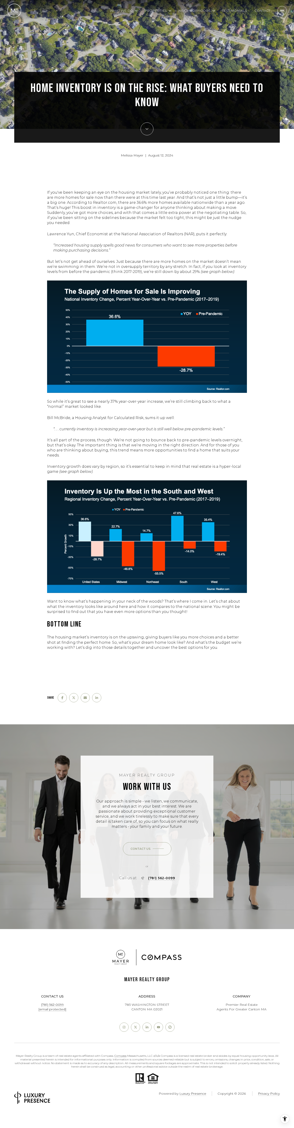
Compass (120, 1055)
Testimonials (234, 11)
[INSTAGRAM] (124, 1027)
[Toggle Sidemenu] (282, 10)
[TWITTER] (135, 1027)
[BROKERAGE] (170, 1027)
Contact (262, 11)
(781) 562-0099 (161, 878)
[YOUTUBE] (158, 1027)
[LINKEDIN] (147, 1027)
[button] (147, 849)
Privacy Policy (269, 1093)
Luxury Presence (192, 1093)
